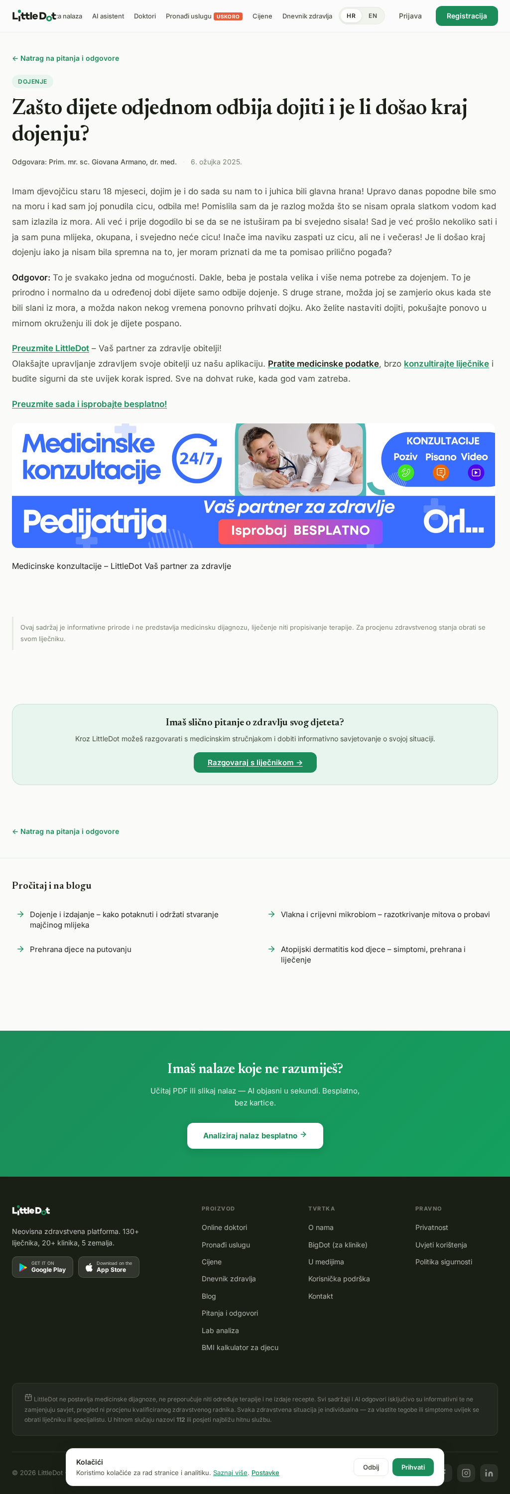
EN (373, 15)
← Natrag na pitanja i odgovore (65, 58)
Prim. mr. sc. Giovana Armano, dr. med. (113, 161)
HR (351, 15)
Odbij (371, 1467)
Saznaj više (230, 1473)
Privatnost (431, 1227)
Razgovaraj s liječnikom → (255, 762)
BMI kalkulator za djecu (240, 1347)
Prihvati (413, 1467)
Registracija (467, 15)
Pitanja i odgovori (230, 1313)
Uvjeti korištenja (441, 1244)
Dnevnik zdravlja (229, 1278)
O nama (321, 1227)
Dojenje (32, 81)
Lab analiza (220, 1330)
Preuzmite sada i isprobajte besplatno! (89, 404)
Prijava (410, 15)
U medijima (326, 1261)
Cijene (212, 1261)
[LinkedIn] (489, 1473)
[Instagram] (466, 1473)
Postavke (265, 1473)
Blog (209, 1296)
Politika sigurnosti (443, 1261)
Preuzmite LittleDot (50, 348)
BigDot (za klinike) (338, 1244)
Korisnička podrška (339, 1278)
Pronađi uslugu (226, 1244)
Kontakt (320, 1296)
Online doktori (224, 1227)
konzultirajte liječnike (446, 364)
